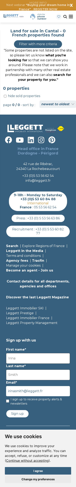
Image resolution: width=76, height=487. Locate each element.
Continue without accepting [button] (27, 461)
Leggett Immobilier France (27, 318)
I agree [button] (38, 471)
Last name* (16, 366)
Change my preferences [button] (38, 479)
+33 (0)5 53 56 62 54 (38, 176)
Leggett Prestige (20, 313)
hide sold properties (23, 96)
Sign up (17, 414)
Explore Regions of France (43, 246)
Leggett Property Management (32, 323)
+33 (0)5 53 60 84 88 (38, 199)
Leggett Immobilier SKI (25, 308)
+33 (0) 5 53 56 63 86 (43, 218)
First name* (16, 349)
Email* (11, 382)
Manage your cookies (23, 265)
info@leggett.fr (38, 181)
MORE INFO (38, 2)
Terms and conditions (23, 256)
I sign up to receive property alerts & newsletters (36, 401)
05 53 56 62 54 (45, 207)
